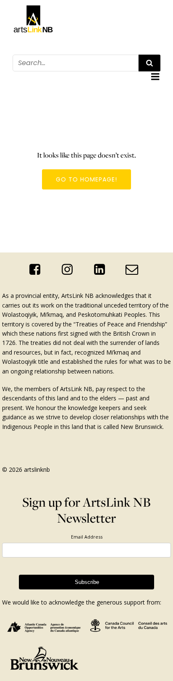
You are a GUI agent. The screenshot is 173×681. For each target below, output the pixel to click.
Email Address (86, 537)
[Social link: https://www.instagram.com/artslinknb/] (70, 270)
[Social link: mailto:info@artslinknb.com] (135, 270)
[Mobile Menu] (155, 77)
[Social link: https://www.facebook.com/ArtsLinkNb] (38, 270)
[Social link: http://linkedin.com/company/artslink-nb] (102, 270)
